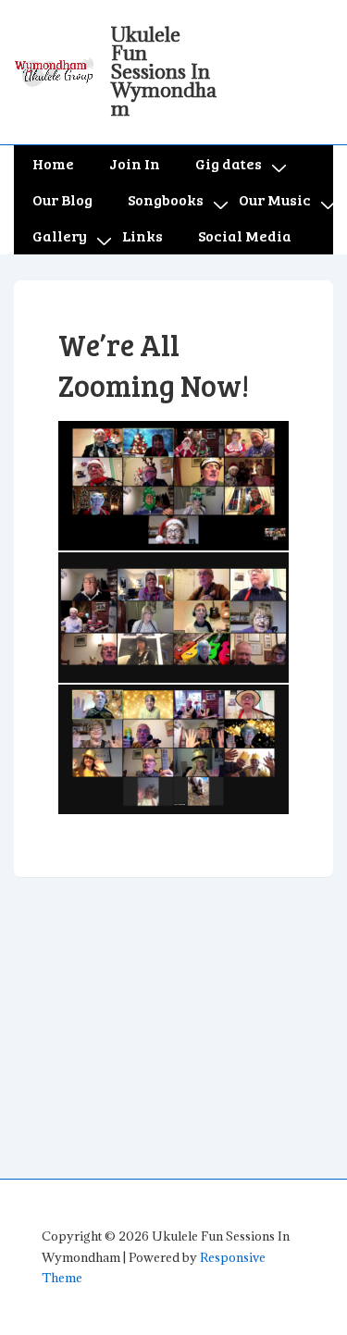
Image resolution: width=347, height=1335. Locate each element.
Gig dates (228, 163)
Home (53, 163)
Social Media (244, 235)
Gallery (59, 235)
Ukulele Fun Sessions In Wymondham (164, 71)
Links (142, 235)
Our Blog (62, 199)
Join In (134, 163)
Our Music (275, 199)
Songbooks (166, 199)
